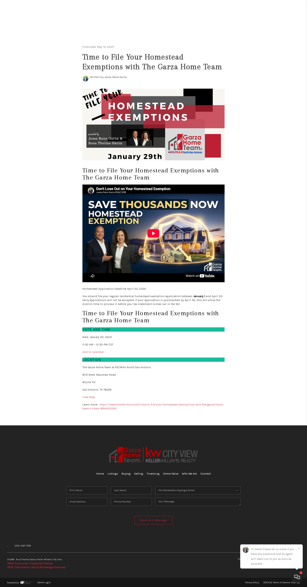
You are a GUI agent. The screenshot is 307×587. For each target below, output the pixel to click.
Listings (112, 473)
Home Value (273, 85)
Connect (279, 107)
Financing (276, 74)
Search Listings (264, 40)
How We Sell (277, 152)
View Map (88, 397)
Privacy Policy (252, 582)
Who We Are (273, 96)
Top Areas (270, 118)
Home (286, 29)
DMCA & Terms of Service (276, 582)
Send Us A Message (153, 520)
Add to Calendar (93, 352)
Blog (287, 129)
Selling (281, 62)
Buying (283, 51)
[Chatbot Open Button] (297, 577)
